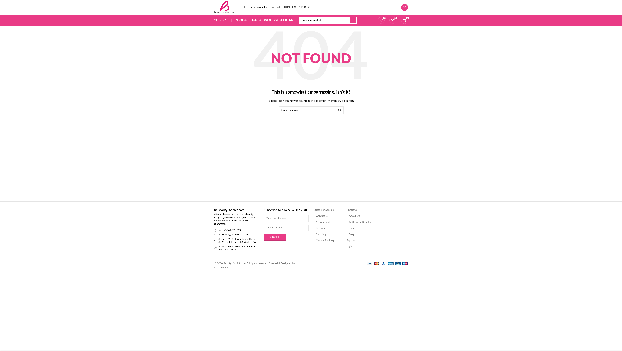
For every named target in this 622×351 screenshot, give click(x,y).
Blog (351, 234)
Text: (221, 230)
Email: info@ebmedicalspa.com (233, 235)
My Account (323, 222)
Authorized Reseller (360, 222)
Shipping (321, 234)
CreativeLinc (221, 267)
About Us (352, 210)
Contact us (322, 216)
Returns (320, 228)
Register (351, 240)
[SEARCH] (353, 20)
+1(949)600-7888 (232, 230)
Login (350, 246)
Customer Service (324, 210)
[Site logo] (224, 7)
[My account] (405, 7)
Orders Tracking (325, 240)
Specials (353, 228)
